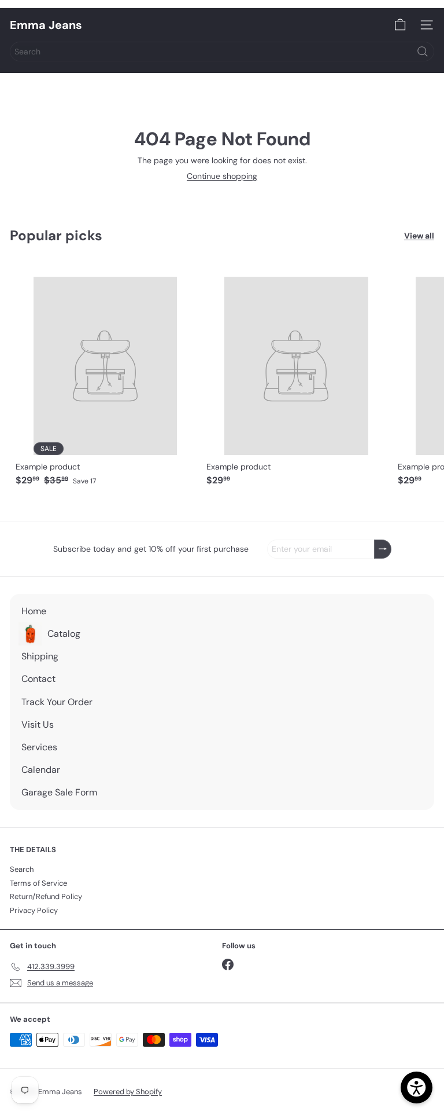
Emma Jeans (46, 25)
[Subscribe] (382, 549)
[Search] (422, 51)
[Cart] (400, 25)
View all (419, 236)
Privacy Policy (34, 910)
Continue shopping (222, 176)
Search (22, 869)
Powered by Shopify (128, 1091)
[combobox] (222, 51)
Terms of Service (38, 883)
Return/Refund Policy (46, 896)
